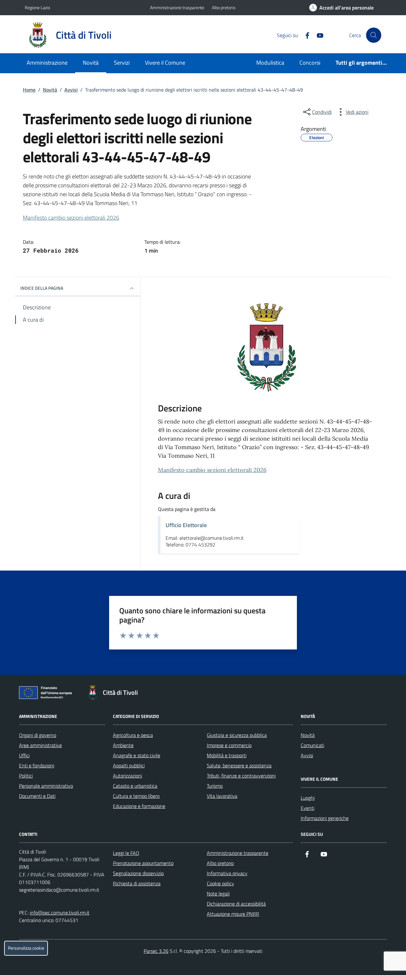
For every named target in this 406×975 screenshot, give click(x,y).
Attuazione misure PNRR (233, 914)
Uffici (24, 755)
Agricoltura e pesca (133, 735)
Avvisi (71, 90)
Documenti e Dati (37, 796)
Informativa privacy (227, 873)
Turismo (215, 786)
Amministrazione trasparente (177, 7)
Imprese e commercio (229, 745)
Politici (26, 775)
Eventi (307, 808)
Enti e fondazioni (36, 765)
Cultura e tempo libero (136, 796)
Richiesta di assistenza (136, 883)
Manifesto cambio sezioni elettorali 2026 (71, 217)
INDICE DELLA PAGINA (41, 288)
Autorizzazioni (127, 775)
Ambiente (123, 745)
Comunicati (312, 745)
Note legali (218, 893)
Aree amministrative (40, 745)
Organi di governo (37, 735)
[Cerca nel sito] (373, 35)
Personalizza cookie (26, 948)
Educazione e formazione (139, 806)
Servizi (122, 62)
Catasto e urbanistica (135, 786)
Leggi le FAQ (126, 853)
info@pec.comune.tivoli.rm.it (59, 912)
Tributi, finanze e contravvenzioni (241, 775)
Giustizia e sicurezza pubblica (237, 735)
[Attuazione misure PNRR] (47, 694)
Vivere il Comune (165, 62)
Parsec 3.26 (156, 951)
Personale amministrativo (46, 786)
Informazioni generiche (325, 818)
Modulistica (270, 62)
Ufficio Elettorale (186, 525)
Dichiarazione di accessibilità (236, 903)
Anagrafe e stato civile (136, 755)
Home (29, 90)
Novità (91, 62)
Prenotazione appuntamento (143, 863)
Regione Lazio (37, 7)
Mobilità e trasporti (226, 755)
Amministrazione (47, 62)
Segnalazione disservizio (138, 873)
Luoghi (308, 798)
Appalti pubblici (129, 765)
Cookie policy (220, 883)
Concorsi (309, 62)
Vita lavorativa (222, 796)
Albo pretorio (223, 7)
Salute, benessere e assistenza (239, 765)
